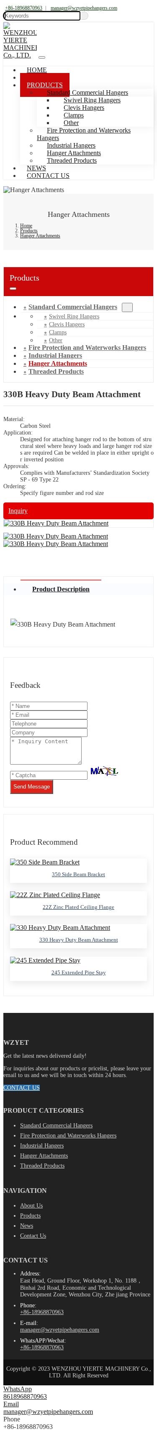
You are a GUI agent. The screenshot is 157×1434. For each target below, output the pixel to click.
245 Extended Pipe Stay (78, 972)
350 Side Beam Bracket (78, 874)
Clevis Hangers (67, 324)
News (26, 1226)
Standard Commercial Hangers (72, 306)
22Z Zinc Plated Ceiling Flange (78, 907)
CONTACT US (21, 1088)
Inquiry (18, 510)
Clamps (58, 332)
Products (30, 1216)
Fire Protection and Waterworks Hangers (84, 134)
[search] (84, 16)
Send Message (31, 786)
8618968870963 (25, 1396)
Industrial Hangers (42, 1146)
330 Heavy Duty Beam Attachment (78, 940)
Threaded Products (72, 160)
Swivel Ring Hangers (74, 316)
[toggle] (42, 57)
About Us (31, 1205)
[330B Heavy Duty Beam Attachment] (56, 523)
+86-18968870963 (23, 8)
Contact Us (48, 175)
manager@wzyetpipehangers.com (84, 8)
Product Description (61, 589)
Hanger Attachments (44, 1156)
